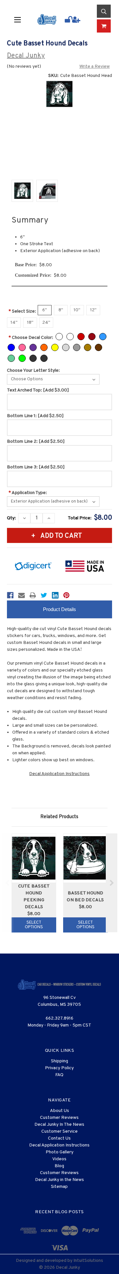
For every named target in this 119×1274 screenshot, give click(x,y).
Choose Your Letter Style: (33, 370)
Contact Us (59, 1138)
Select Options (34, 925)
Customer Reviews (59, 1118)
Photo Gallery (59, 1152)
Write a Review (94, 66)
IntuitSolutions (88, 1260)
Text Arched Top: (38, 390)
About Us (59, 1111)
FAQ (59, 1075)
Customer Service (59, 1131)
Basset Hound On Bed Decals (85, 896)
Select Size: (22, 311)
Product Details (59, 609)
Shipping (59, 1061)
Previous (7, 883)
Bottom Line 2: (36, 441)
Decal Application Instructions (59, 774)
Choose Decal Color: (31, 338)
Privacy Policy (59, 1068)
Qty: (11, 518)
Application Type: (28, 493)
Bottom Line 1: (35, 416)
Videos (59, 1159)
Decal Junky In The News (59, 1124)
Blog (59, 1166)
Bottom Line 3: (36, 467)
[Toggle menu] (21, 19)
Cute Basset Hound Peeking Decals (34, 897)
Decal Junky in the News (59, 1180)
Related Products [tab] (59, 817)
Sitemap (59, 1187)
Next (111, 883)
